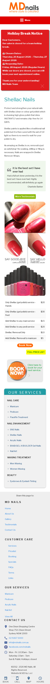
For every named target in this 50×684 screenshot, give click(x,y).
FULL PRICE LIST (36, 352)
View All (8, 616)
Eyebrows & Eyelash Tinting (23, 481)
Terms (11, 572)
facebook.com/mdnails (20, 647)
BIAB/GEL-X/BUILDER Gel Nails (25, 446)
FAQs (10, 567)
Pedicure (14, 412)
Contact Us (10, 530)
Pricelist (12, 551)
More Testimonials (25, 196)
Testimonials (11, 524)
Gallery (8, 519)
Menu (27, 20)
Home (8, 508)
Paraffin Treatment (19, 417)
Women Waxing (17, 469)
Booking (12, 556)
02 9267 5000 (16, 638)
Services (12, 546)
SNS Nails (14, 429)
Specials (12, 562)
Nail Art (13, 451)
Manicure (14, 406)
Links (10, 578)
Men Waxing (16, 463)
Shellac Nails (16, 435)
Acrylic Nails (15, 440)
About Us (9, 514)
